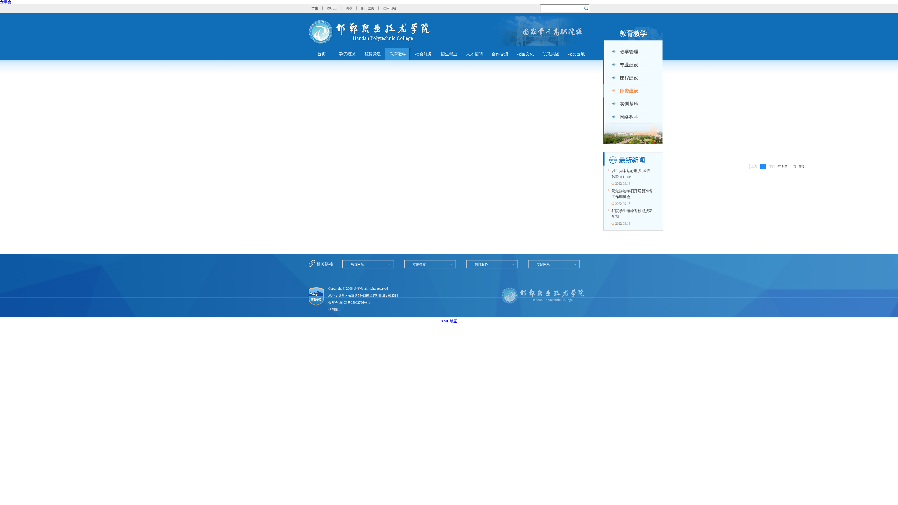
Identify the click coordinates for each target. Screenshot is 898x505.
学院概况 (347, 54)
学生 (314, 8)
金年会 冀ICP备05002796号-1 (349, 302)
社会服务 (423, 54)
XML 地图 (449, 321)
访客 (349, 8)
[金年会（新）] (369, 43)
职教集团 (551, 54)
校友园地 (576, 54)
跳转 (801, 166)
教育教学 (398, 54)
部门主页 (367, 8)
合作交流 (500, 54)
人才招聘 (474, 54)
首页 (321, 54)
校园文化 (525, 54)
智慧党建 (372, 54)
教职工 (332, 8)
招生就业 (449, 54)
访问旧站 (389, 8)
